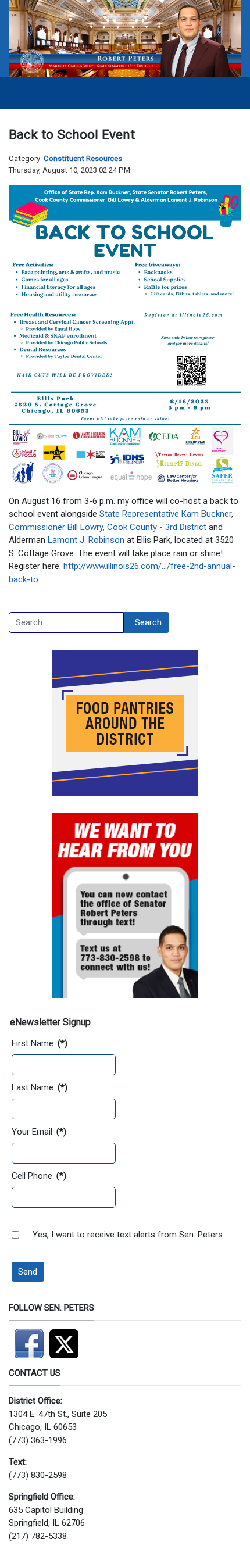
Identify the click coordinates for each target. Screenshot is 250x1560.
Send (27, 1271)
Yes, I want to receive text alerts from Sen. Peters (128, 1234)
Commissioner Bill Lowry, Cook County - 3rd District (107, 527)
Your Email (39, 1131)
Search (148, 622)
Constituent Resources (83, 158)
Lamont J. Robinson (86, 540)
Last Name (39, 1087)
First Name (39, 1043)
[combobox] (66, 622)
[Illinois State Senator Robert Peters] (125, 38)
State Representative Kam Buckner (165, 514)
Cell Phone (39, 1176)
